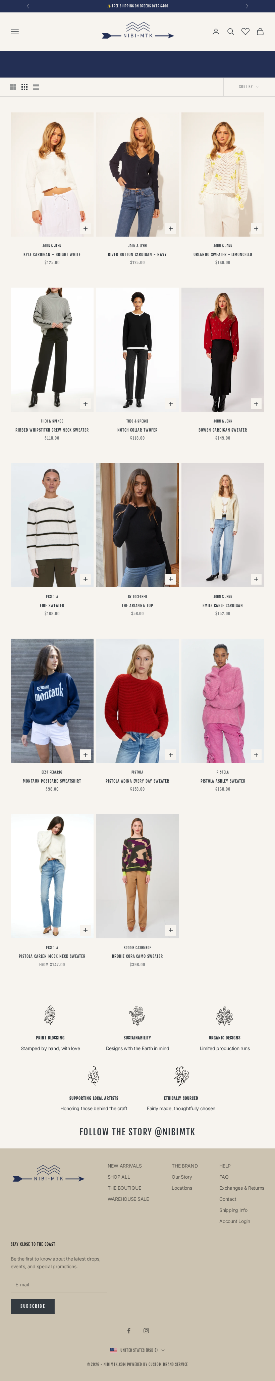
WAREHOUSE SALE (129, 1199)
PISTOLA (52, 597)
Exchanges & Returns (241, 1188)
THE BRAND (185, 1166)
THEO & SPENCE (52, 421)
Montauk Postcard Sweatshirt (52, 781)
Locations (182, 1188)
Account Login (234, 1221)
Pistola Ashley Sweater (223, 781)
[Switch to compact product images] (36, 87)
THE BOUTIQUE (125, 1188)
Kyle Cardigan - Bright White (52, 254)
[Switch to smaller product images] (24, 87)
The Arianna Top (137, 605)
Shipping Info (233, 1210)
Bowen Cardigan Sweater (223, 430)
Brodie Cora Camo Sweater (137, 956)
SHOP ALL (119, 1177)
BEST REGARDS (52, 772)
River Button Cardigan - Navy (137, 254)
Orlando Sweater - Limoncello (223, 254)
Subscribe (32, 1306)
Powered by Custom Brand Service (157, 1364)
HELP (225, 1166)
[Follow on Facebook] (128, 1330)
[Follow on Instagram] (146, 1330)
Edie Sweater (52, 605)
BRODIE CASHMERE (137, 948)
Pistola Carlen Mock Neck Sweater (52, 956)
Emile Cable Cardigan (223, 605)
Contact (227, 1199)
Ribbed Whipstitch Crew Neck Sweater (52, 430)
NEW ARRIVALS (125, 1166)
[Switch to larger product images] (13, 87)
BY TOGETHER (137, 597)
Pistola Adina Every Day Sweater (137, 781)
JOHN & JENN (52, 246)
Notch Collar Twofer (137, 430)
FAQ (223, 1177)
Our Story (182, 1177)
